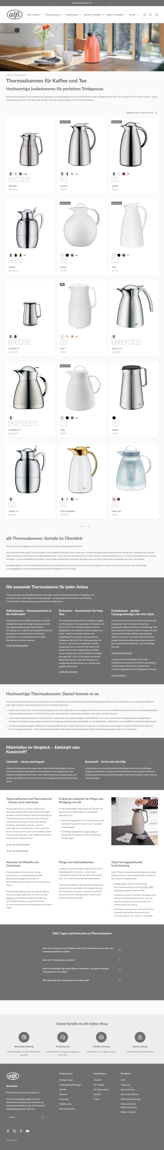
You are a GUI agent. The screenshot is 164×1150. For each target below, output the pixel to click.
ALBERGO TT (15, 430)
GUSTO (64, 186)
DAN (62, 430)
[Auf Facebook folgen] (8, 1131)
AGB (123, 1080)
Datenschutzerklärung (130, 1099)
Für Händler (99, 1084)
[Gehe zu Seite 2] (88, 526)
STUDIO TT (14, 348)
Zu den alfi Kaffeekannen (17, 645)
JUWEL (12, 267)
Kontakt (62, 1089)
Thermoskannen (52, 14)
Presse (96, 1099)
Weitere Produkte (115, 14)
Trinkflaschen (72, 14)
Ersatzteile (64, 1099)
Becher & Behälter (92, 14)
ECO (114, 267)
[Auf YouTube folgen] (27, 1131)
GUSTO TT (117, 348)
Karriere (97, 1094)
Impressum (125, 1084)
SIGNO (115, 186)
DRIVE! (115, 430)
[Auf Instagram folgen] (14, 1131)
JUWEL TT (14, 511)
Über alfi (97, 1080)
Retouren (63, 1094)
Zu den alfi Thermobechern (18, 844)
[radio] (11, 174)
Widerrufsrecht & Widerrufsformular (129, 1105)
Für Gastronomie (101, 1089)
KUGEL (63, 267)
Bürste (9, 898)
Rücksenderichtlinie (129, 1094)
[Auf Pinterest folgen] (21, 1131)
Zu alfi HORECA (118, 675)
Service (132, 14)
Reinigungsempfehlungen (70, 1084)
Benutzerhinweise (67, 1108)
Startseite (9, 75)
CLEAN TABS (89, 831)
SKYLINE (13, 186)
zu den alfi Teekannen (68, 671)
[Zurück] (53, 3)
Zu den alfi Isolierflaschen (17, 850)
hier (29, 1105)
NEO (62, 348)
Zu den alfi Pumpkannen (121, 653)
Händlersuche (65, 1104)
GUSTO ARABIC (67, 511)
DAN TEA (116, 511)
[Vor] (110, 3)
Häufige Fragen (66, 1080)
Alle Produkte (33, 14)
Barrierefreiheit (127, 1089)
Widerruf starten (128, 1112)
